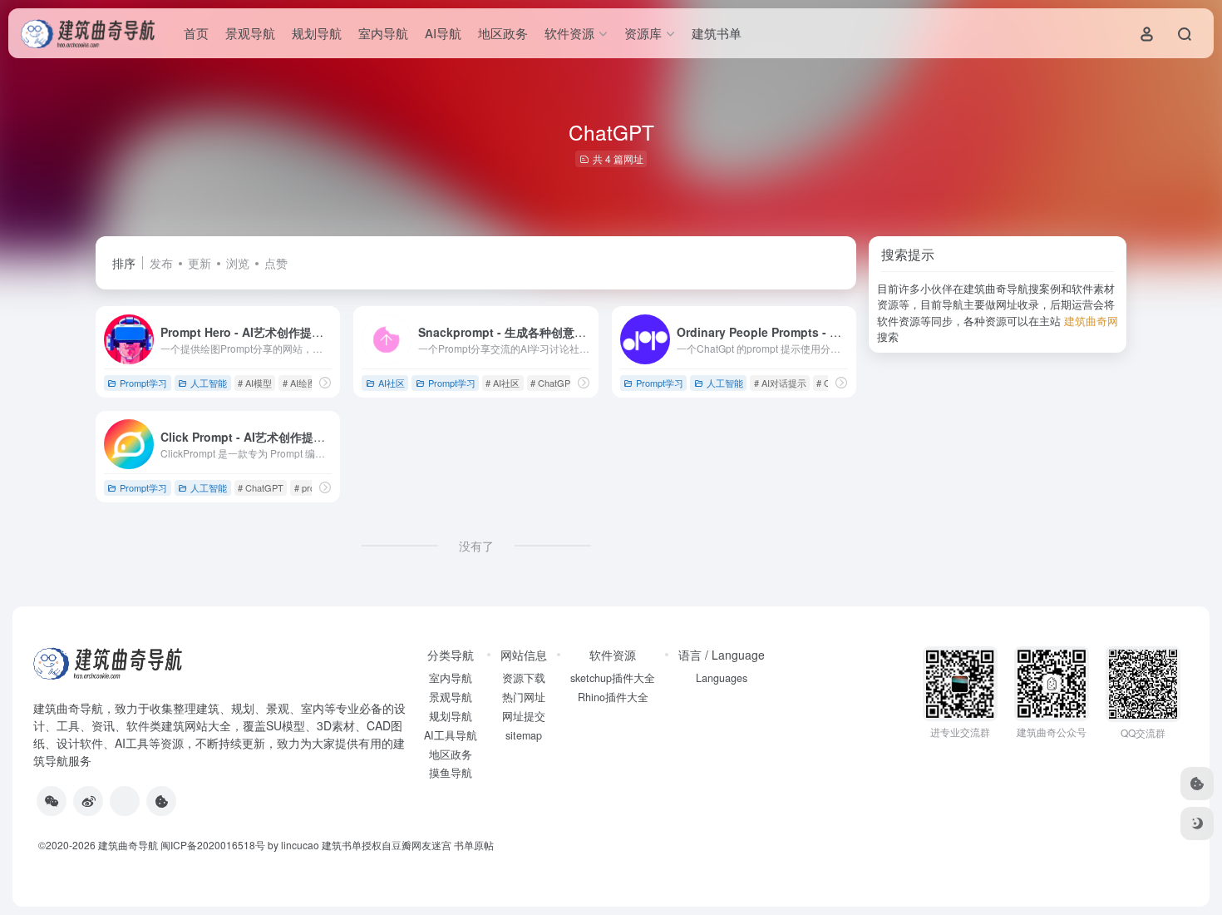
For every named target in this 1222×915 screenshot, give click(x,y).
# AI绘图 (300, 382)
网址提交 (523, 716)
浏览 (237, 263)
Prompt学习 (143, 382)
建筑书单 (717, 33)
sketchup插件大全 (612, 677)
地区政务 (503, 33)
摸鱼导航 (450, 772)
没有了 (476, 545)
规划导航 (317, 33)
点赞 (276, 263)
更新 (199, 263)
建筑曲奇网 (1091, 321)
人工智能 (208, 382)
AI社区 (391, 382)
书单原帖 (474, 845)
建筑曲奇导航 (68, 708)
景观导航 (250, 33)
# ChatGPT (553, 382)
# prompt (312, 487)
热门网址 (523, 697)
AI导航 (443, 33)
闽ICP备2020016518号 (212, 845)
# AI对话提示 (780, 382)
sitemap (523, 735)
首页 (196, 33)
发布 (161, 263)
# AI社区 (502, 382)
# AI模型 (255, 382)
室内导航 (383, 33)
